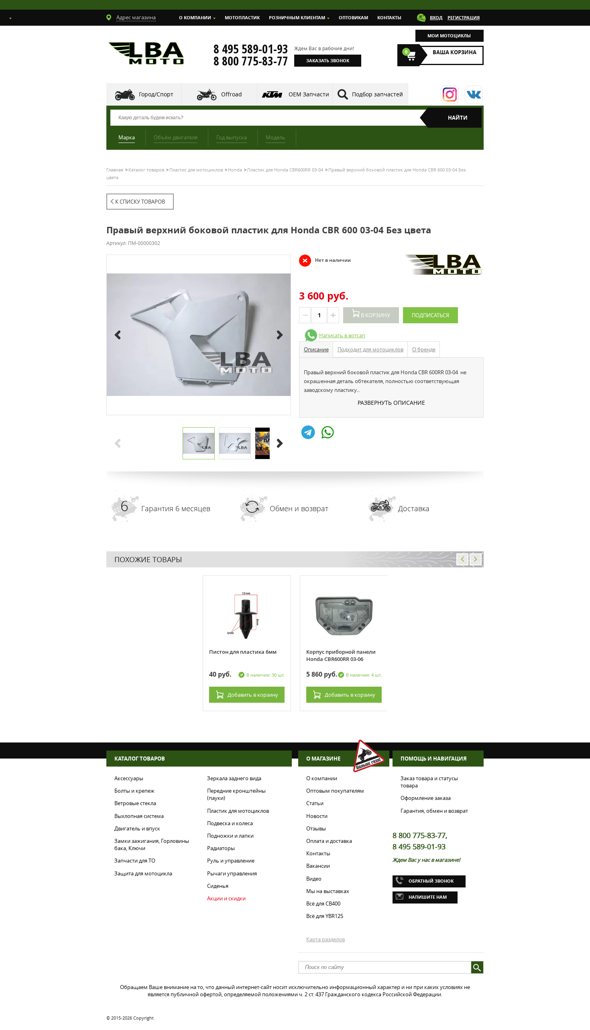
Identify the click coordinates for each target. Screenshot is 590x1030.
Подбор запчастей (377, 94)
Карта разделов (325, 939)
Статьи (314, 803)
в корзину (253, 694)
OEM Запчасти (309, 94)
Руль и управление (230, 860)
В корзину (375, 315)
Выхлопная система (139, 816)
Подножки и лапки (230, 835)
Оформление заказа (426, 798)
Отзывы (316, 828)
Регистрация (464, 17)
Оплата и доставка (329, 840)
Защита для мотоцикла (143, 873)
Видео (313, 878)
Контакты (389, 17)
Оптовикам (353, 17)
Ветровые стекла (135, 803)
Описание (316, 349)
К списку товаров (140, 201)
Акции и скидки (226, 898)
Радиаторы (221, 848)
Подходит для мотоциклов (370, 349)
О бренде (423, 349)
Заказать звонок (327, 60)
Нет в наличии (325, 260)
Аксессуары (128, 778)
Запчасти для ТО (134, 860)
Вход (436, 17)
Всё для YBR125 (324, 916)
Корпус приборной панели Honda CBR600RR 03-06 (341, 655)
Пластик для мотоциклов (238, 810)
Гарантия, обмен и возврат (434, 810)
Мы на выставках (327, 891)
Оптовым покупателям (335, 790)
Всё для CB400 (323, 903)
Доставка (413, 508)
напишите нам (428, 897)
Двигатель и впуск (137, 828)
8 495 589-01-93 (251, 49)
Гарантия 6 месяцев (175, 508)
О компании (195, 17)
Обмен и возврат (299, 508)
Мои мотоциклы (449, 36)
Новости (317, 816)
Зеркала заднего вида (234, 778)
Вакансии (318, 865)
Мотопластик (242, 17)
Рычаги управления (232, 873)
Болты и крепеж (134, 790)
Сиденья (217, 885)
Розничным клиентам (297, 17)
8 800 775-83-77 (251, 61)
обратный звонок (431, 881)
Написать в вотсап (342, 335)
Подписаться (430, 315)
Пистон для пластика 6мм (243, 651)
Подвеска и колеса (230, 823)
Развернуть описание (391, 402)
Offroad (231, 94)
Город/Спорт (156, 94)
